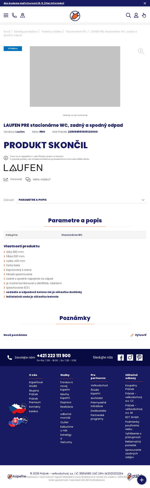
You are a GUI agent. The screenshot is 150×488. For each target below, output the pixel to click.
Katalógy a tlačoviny (66, 438)
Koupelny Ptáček (131, 387)
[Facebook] (121, 357)
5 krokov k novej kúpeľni (66, 386)
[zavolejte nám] (15, 15)
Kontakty (34, 407)
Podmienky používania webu (132, 425)
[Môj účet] (136, 15)
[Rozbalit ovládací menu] (141, 480)
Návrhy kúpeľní (65, 396)
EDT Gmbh (132, 417)
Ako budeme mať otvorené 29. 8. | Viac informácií (34, 3)
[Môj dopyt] (143, 15)
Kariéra (33, 411)
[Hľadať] (128, 15)
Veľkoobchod (99, 385)
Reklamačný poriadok (133, 443)
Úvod (7, 31)
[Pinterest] (139, 357)
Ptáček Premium (35, 400)
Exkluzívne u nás (66, 428)
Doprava (65, 402)
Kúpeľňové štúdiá (36, 384)
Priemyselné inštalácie (98, 404)
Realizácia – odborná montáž (66, 412)
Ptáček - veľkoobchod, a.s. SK (134, 409)
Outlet (64, 422)
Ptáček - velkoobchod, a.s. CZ (133, 397)
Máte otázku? (41, 179)
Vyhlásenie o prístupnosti (133, 435)
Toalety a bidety (51, 31)
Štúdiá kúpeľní (95, 391)
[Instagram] (131, 357)
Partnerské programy (97, 417)
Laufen (20, 132)
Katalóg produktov (25, 31)
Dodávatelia (98, 411)
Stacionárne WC (76, 31)
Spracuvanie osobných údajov (133, 453)
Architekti (97, 398)
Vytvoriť (140, 335)
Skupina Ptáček (34, 392)
